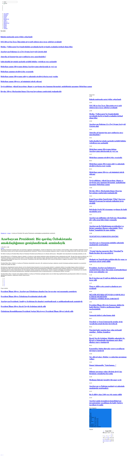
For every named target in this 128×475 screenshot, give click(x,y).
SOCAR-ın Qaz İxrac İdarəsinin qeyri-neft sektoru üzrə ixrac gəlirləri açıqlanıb (31, 42)
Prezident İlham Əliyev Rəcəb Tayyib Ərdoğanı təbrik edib (23, 306)
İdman (5, 27)
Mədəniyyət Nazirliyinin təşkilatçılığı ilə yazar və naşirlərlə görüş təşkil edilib (108, 260)
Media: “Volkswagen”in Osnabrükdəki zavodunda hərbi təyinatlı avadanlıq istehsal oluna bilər (37, 47)
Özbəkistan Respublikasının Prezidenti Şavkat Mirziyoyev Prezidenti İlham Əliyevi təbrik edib (37, 311)
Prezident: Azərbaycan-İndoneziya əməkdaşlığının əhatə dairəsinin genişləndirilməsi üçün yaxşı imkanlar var (108, 270)
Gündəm (6, 15)
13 (108, 437)
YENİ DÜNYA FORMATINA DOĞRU (104, 236)
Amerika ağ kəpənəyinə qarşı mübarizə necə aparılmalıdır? (23, 57)
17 (103, 439)
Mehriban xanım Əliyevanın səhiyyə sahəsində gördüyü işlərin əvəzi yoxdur (29, 76)
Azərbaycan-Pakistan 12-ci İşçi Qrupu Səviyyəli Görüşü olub (24, 52)
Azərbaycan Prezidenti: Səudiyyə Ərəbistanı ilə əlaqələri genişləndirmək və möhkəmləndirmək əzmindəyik (41, 301)
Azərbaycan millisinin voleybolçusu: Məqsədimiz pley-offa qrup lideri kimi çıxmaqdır (108, 219)
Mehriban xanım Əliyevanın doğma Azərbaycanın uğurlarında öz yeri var (29, 67)
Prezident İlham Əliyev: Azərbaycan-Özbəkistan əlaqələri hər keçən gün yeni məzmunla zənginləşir (39, 291)
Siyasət (5, 16)
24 (103, 440)
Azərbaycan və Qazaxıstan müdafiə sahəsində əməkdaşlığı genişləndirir (106, 244)
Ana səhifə (6, 13)
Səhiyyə (5, 21)
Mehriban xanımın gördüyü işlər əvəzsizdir (17, 72)
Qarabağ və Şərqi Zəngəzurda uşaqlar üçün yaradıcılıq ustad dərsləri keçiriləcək (106, 323)
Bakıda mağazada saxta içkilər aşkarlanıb (16, 37)
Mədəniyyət (6, 23)
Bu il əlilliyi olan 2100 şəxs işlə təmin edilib (105, 394)
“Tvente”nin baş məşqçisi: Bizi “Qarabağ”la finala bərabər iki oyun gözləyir (106, 252)
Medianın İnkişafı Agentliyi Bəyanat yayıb (105, 380)
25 (105, 440)
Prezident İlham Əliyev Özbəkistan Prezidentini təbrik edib (23, 296)
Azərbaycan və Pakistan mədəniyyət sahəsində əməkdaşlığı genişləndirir (106, 387)
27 (108, 440)
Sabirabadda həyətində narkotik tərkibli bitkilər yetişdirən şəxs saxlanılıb (29, 62)
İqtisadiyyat (6, 19)
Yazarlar (5, 28)
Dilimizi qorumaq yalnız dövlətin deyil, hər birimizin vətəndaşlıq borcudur (105, 373)
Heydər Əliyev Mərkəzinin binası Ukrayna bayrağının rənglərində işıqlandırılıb (31, 91)
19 (106, 439)
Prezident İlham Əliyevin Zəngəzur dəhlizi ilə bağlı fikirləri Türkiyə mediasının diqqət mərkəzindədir (106, 307)
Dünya (5, 24)
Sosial (5, 17)
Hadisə (5, 25)
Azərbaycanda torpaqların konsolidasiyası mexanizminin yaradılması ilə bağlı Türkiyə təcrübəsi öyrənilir (106, 403)
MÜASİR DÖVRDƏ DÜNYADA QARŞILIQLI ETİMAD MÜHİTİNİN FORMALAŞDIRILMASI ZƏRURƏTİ (107, 297)
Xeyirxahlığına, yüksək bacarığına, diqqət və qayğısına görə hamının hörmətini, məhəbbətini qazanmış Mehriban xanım (46, 86)
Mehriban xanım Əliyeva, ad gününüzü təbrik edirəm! (21, 81)
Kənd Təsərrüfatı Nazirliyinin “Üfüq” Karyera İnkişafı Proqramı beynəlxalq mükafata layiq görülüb (107, 201)
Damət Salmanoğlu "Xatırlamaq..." (102, 365)
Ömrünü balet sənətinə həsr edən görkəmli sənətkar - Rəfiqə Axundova (105, 331)
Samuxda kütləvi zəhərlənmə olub (102, 315)
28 (110, 440)
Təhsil (5, 20)
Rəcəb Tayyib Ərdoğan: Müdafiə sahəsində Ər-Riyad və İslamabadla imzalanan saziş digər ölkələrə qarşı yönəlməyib (107, 340)
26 (106, 440)
